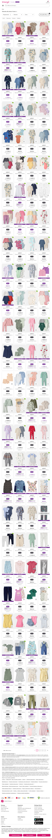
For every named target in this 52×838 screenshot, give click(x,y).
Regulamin (20, 806)
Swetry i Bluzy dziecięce (24, 786)
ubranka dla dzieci (22, 755)
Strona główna (4, 818)
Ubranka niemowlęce (31, 779)
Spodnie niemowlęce (17, 788)
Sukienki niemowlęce (14, 784)
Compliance (20, 812)
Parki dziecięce (37, 788)
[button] (7, 14)
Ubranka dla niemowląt (28, 784)
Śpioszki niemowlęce (13, 781)
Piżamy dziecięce (5, 784)
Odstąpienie (36, 812)
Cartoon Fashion (40, 790)
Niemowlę (3, 820)
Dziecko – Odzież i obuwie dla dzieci (20, 790)
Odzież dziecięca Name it (7, 788)
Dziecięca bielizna (34, 781)
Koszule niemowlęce (43, 781)
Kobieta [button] (18, 18)
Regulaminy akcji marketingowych (24, 808)
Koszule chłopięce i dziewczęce (36, 786)
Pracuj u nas (3, 809)
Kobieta (2, 822)
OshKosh (21, 784)
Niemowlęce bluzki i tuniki (7, 790)
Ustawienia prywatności (22, 811)
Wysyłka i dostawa (38, 806)
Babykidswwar (5, 781)
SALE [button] (4, 18)
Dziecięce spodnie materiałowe (23, 793)
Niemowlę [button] (8, 18)
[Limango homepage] (5, 2)
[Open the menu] (3, 5)
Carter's (23, 779)
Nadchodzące (20, 820)
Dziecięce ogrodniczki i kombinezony (9, 793)
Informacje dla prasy (5, 811)
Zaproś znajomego (4, 808)
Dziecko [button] (13, 18)
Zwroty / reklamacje (38, 808)
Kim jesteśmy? (4, 806)
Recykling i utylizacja (38, 811)
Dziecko (2, 821)
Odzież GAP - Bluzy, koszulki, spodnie (13, 779)
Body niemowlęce (39, 779)
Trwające (19, 818)
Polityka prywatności (22, 809)
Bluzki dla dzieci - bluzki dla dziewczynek (10, 786)
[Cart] (12, 34)
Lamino (3, 779)
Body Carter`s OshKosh (41, 759)
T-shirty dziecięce (32, 790)
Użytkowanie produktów (39, 809)
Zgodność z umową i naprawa (40, 814)
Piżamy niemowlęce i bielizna (28, 788)
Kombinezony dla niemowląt (24, 781)
